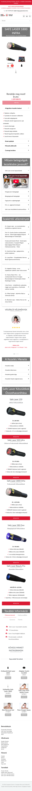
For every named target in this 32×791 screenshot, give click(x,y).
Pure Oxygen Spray (24, 710)
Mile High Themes (17, 786)
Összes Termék (4, 771)
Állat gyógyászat (5, 744)
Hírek (2, 762)
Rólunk (3, 757)
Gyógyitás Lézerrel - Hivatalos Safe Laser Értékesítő (17, 784)
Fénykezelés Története (6, 729)
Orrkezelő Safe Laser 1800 (8, 672)
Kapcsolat (3, 764)
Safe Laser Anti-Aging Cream (24, 691)
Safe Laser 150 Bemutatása (7, 774)
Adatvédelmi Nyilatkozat (7, 732)
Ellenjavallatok (4, 743)
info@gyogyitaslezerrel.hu (22, 10)
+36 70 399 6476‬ (9, 10)
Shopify (3, 786)
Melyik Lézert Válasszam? (7, 772)
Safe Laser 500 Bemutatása (7, 775)
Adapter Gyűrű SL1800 (24, 672)
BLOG (2, 749)
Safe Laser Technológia (6, 731)
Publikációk (4, 747)
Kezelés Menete (5, 741)
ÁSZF (2, 734)
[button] (14, 354)
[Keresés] (29, 20)
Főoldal (3, 756)
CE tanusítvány (13, 630)
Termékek (3, 759)
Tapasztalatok (4, 746)
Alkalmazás (3, 760)
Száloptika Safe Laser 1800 (8, 690)
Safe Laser (18, 627)
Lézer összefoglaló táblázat (17, 633)
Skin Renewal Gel (8, 710)
